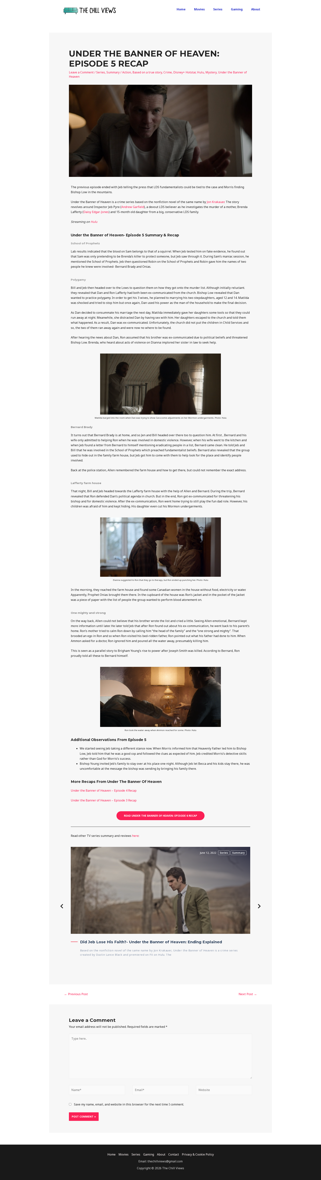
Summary (113, 72)
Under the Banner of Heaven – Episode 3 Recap (104, 800)
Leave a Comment (81, 72)
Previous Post (76, 994)
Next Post (248, 994)
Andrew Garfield (132, 207)
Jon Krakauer (215, 202)
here (135, 836)
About (255, 9)
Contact (173, 1154)
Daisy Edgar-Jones (96, 212)
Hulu (200, 72)
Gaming (237, 9)
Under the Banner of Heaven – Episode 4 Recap (104, 790)
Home (181, 9)
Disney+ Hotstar (184, 72)
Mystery (211, 72)
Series (217, 9)
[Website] (224, 1091)
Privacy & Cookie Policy (198, 1154)
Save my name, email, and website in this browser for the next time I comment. (129, 1104)
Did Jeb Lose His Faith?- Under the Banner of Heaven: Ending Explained (151, 942)
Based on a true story (147, 72)
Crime (167, 72)
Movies (199, 9)
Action (126, 72)
